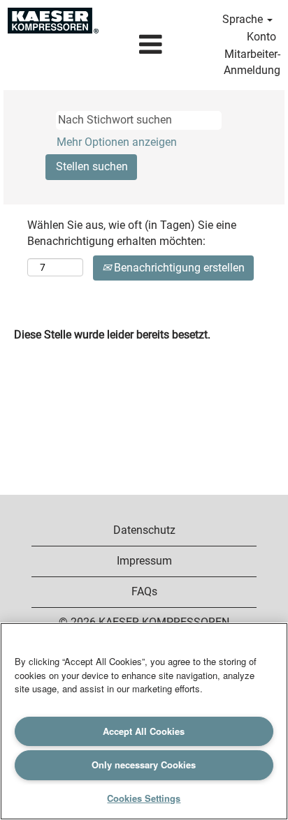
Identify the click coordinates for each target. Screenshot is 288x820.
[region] (144, 721)
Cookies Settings (143, 798)
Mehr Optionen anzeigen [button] (117, 142)
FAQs (144, 591)
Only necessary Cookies (144, 764)
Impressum (144, 560)
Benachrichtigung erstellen (178, 267)
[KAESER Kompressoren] (53, 20)
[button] (150, 45)
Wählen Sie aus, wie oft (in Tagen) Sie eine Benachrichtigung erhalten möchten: (131, 233)
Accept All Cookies (144, 731)
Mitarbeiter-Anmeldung (252, 62)
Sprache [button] (244, 19)
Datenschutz (144, 530)
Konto (261, 36)
